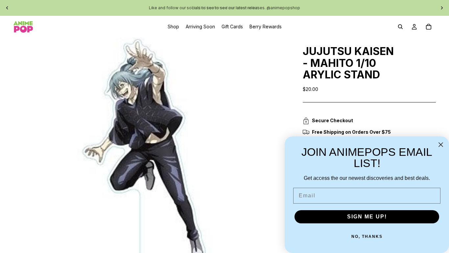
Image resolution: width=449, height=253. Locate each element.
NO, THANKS (367, 236)
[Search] (400, 26)
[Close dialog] (441, 145)
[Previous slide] (7, 8)
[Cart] (428, 26)
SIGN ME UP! (367, 216)
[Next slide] (442, 8)
